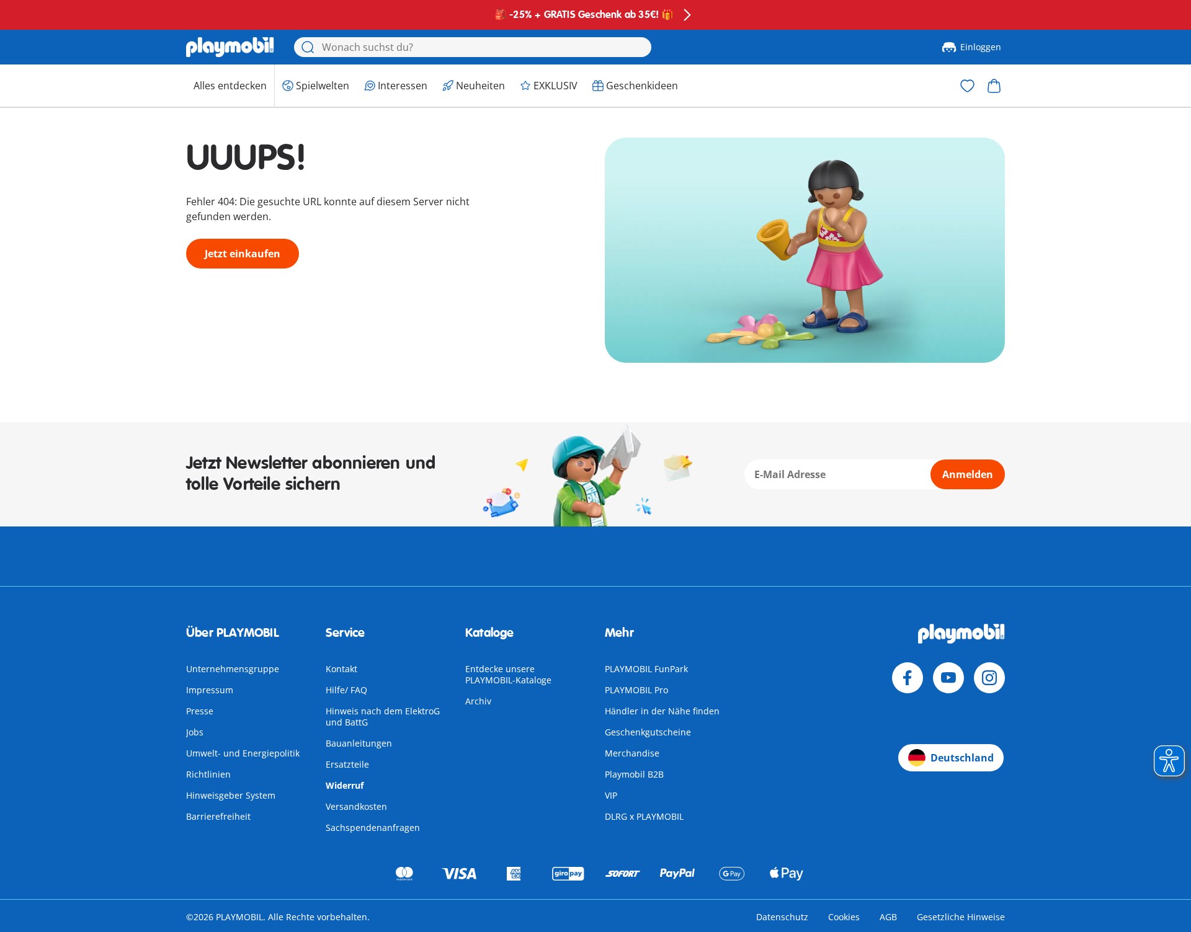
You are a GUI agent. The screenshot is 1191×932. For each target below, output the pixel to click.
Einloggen (980, 47)
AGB (888, 917)
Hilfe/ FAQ (346, 690)
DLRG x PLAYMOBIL (644, 816)
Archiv (478, 701)
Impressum (209, 690)
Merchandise (632, 753)
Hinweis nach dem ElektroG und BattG (383, 716)
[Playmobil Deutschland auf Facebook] (907, 677)
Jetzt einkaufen (242, 253)
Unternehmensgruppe (232, 669)
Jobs (194, 732)
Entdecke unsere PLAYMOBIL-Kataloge (508, 674)
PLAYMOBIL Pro (636, 690)
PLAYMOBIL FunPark (646, 669)
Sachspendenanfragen (373, 827)
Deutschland (962, 758)
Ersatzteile (347, 764)
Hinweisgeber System (230, 795)
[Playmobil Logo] (230, 47)
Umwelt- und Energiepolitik (243, 753)
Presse (199, 711)
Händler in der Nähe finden (662, 711)
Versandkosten (356, 806)
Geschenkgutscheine (648, 732)
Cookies (844, 917)
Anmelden (967, 474)
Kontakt (341, 669)
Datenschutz (782, 917)
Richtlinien (208, 774)
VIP (611, 795)
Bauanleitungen (359, 743)
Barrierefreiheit (218, 816)
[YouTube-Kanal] (948, 677)
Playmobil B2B (634, 774)
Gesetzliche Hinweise (961, 917)
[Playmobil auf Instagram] (989, 677)
